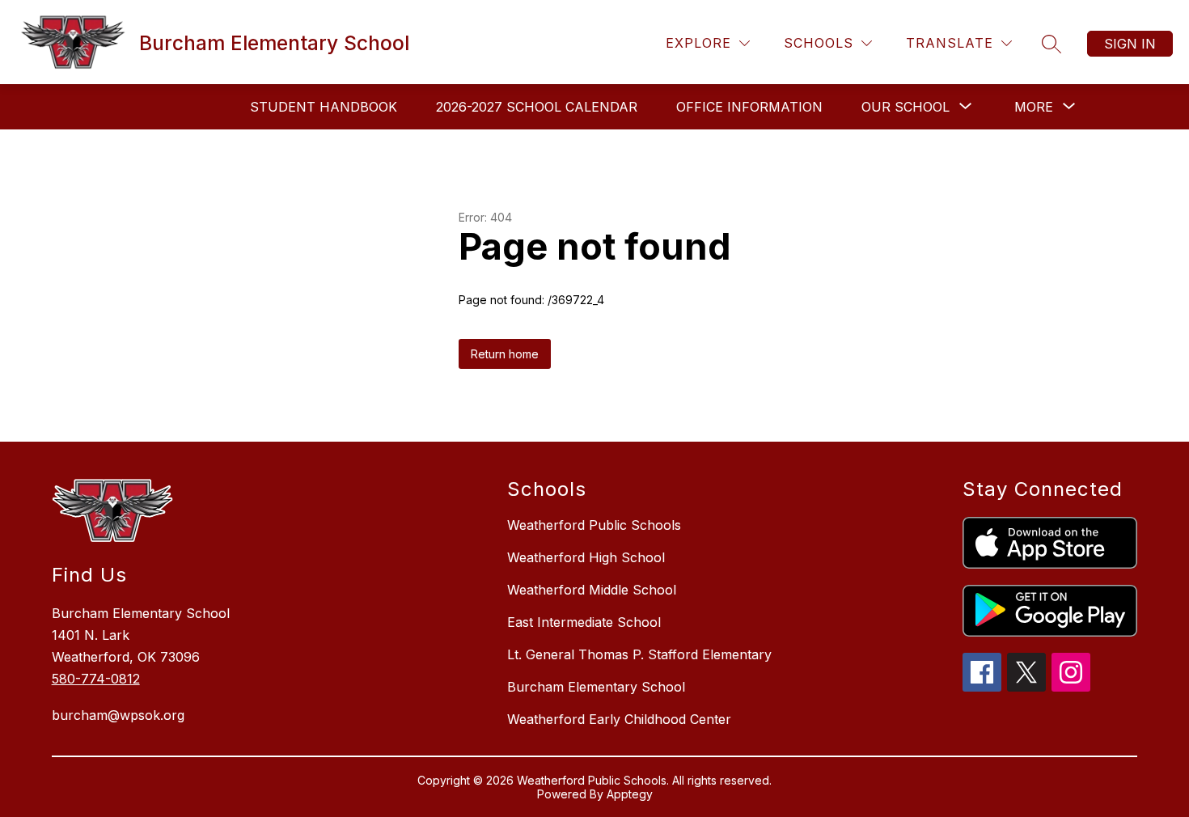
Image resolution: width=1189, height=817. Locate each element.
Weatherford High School (586, 557)
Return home (505, 354)
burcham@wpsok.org (118, 715)
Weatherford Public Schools (594, 525)
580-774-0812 (96, 679)
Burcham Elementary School (596, 687)
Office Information (749, 107)
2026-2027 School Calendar (536, 107)
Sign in (1130, 44)
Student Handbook (323, 107)
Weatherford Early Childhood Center (619, 719)
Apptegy (630, 794)
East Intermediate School (584, 622)
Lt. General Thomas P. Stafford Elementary (639, 654)
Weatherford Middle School (591, 590)
